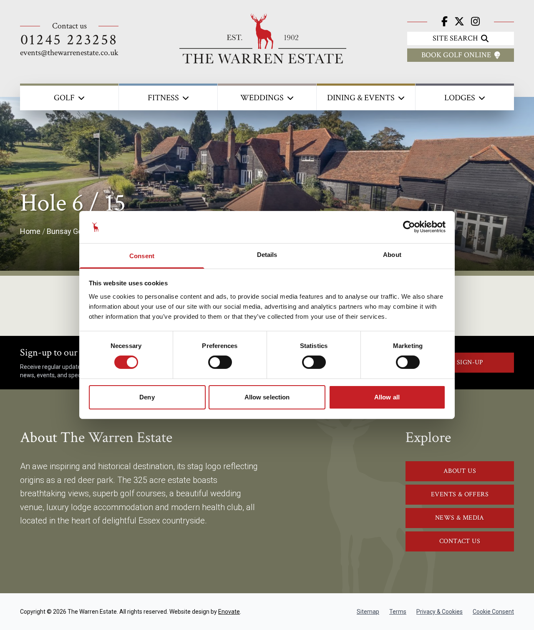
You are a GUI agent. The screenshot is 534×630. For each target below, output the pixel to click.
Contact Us (459, 541)
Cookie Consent (493, 611)
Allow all (387, 397)
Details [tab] (267, 254)
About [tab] (392, 254)
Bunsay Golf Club (75, 231)
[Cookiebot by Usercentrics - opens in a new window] (409, 227)
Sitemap (368, 611)
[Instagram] (475, 22)
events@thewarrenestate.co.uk (69, 52)
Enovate (229, 611)
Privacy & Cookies (439, 611)
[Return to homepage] (262, 38)
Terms (397, 611)
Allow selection (267, 397)
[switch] (220, 362)
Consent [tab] (141, 255)
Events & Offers (460, 494)
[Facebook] (444, 22)
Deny (146, 397)
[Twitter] (459, 22)
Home (30, 231)
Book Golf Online (456, 55)
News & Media (459, 517)
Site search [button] (455, 38)
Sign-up (470, 362)
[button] (69, 97)
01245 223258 (69, 40)
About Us (459, 471)
